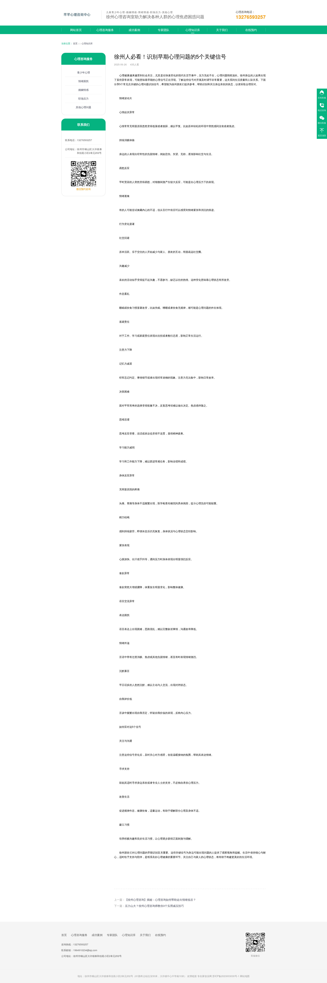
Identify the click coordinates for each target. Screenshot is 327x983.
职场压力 (83, 98)
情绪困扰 (83, 81)
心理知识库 (192, 30)
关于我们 (222, 30)
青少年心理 (83, 72)
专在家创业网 (204, 976)
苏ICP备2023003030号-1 (225, 976)
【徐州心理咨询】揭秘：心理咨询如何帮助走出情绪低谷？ (160, 900)
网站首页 (76, 30)
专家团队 (163, 30)
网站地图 (245, 976)
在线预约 (251, 30)
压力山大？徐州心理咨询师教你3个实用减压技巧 (154, 906)
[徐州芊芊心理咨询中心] (79, 19)
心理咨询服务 (105, 30)
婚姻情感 (83, 89)
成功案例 (134, 30)
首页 (75, 43)
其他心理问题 (83, 107)
